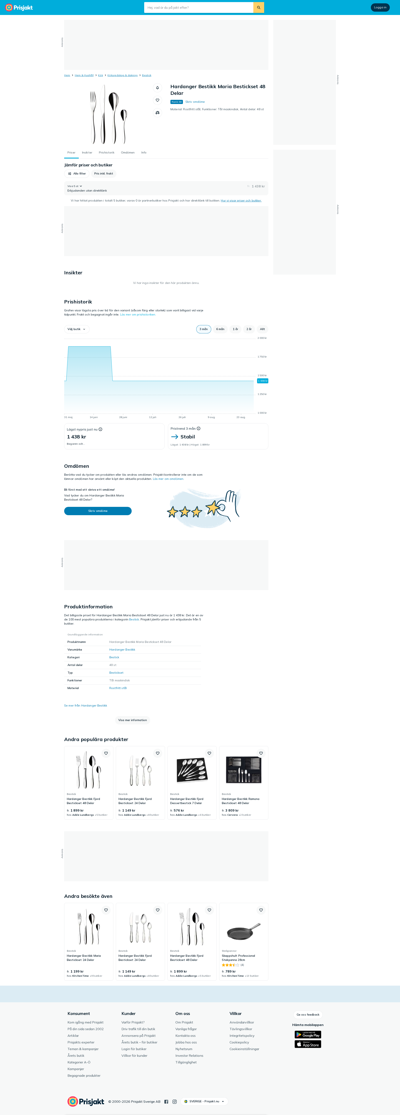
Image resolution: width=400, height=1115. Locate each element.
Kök (100, 75)
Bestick (146, 75)
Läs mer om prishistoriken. (138, 314)
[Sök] (258, 7)
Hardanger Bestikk (122, 649)
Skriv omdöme (195, 102)
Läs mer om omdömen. (168, 479)
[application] (166, 378)
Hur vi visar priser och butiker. (241, 200)
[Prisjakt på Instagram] (174, 1101)
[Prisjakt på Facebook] (166, 1101)
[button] (157, 87)
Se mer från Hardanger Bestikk (85, 705)
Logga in (380, 7)
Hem (67, 75)
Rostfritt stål (118, 688)
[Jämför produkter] (157, 112)
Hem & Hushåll (84, 75)
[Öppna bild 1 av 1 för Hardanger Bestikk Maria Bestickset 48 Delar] (108, 114)
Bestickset (116, 672)
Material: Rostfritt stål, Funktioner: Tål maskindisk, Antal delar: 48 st (217, 109)
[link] (88, 783)
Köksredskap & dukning (123, 75)
